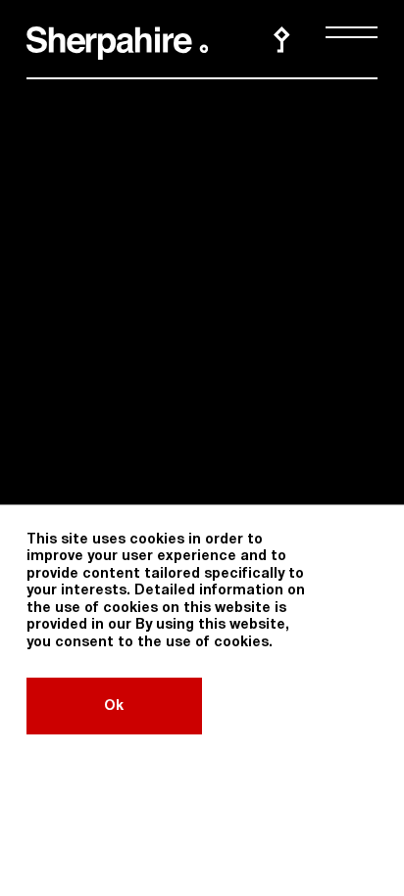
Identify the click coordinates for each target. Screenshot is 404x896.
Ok (114, 706)
